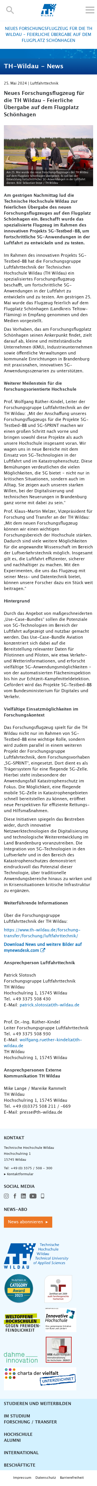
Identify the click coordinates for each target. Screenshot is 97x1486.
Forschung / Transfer (30, 1422)
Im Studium (17, 1416)
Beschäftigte (19, 1465)
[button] (10, 10)
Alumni (12, 1440)
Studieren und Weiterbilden (37, 1404)
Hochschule (18, 1434)
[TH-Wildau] (48, 15)
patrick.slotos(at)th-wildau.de (49, 1005)
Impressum (22, 1478)
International (21, 1453)
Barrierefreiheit (72, 1478)
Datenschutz (45, 1478)
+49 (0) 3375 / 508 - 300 (31, 1168)
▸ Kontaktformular (18, 1174)
